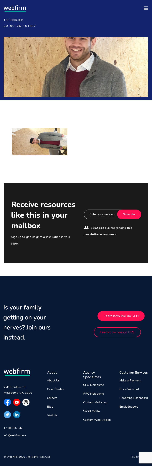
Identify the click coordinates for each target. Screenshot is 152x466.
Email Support (128, 407)
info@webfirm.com (15, 435)
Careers (52, 398)
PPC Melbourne (93, 394)
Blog (50, 407)
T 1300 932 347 (13, 428)
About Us (53, 380)
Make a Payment (130, 380)
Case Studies (56, 389)
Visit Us (52, 415)
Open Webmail (129, 389)
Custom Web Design (97, 420)
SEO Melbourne (93, 385)
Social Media (91, 411)
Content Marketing (95, 402)
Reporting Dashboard (133, 398)
